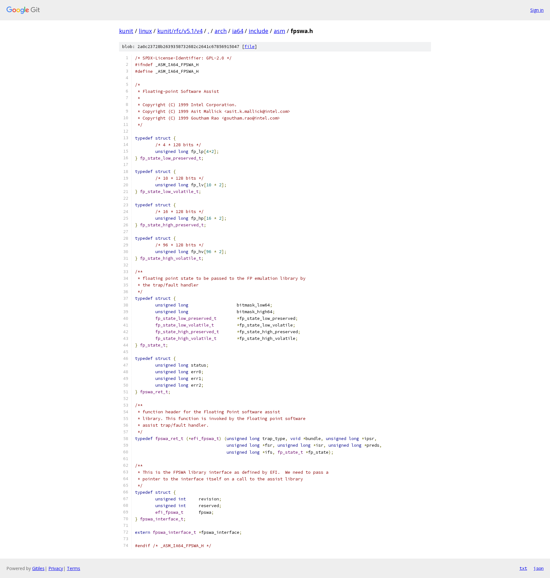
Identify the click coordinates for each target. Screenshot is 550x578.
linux (145, 31)
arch (221, 31)
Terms (73, 568)
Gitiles (38, 568)
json (538, 568)
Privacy (55, 568)
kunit (126, 31)
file (249, 46)
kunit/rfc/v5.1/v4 (179, 31)
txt (523, 568)
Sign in (537, 10)
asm (279, 31)
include (258, 31)
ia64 (237, 31)
